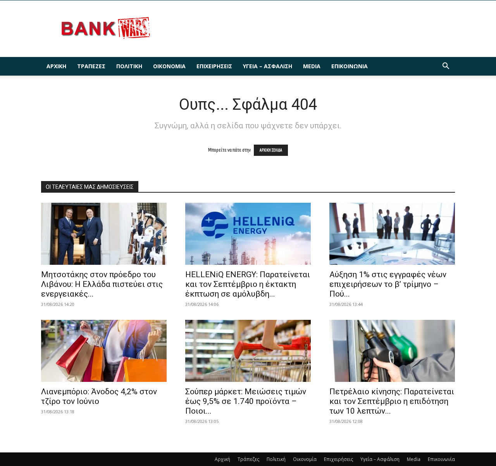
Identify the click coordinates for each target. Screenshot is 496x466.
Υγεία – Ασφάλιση (267, 66)
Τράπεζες (91, 66)
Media (311, 66)
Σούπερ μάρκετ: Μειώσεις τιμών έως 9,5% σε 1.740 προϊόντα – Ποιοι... (245, 401)
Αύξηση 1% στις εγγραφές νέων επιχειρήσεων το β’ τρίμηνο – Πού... (387, 284)
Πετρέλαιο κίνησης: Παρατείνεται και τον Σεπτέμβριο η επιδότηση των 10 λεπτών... (391, 401)
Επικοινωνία (349, 66)
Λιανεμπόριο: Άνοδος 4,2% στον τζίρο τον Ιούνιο (99, 396)
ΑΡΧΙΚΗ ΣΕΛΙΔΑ (271, 150)
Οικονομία (169, 66)
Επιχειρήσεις (214, 66)
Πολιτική (129, 66)
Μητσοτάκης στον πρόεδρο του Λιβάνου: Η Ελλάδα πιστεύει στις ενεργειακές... (102, 284)
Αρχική (56, 66)
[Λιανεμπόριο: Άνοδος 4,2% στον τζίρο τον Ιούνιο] (104, 351)
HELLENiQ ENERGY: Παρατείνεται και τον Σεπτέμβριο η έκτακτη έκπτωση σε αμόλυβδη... (247, 284)
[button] (445, 67)
